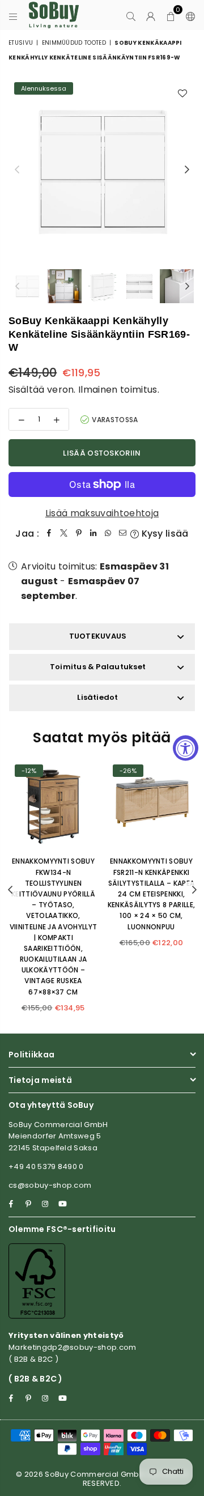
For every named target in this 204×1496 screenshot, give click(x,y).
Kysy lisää (164, 533)
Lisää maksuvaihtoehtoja (102, 513)
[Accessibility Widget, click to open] (185, 748)
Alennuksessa (43, 88)
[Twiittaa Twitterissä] (64, 533)
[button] (171, 15)
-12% (29, 770)
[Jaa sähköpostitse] (123, 533)
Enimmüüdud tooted (74, 43)
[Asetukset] (188, 15)
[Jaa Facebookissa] (49, 533)
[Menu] (13, 15)
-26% (128, 770)
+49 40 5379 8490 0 (46, 1166)
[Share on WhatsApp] (108, 533)
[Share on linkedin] (93, 533)
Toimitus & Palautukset (98, 666)
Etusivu (20, 43)
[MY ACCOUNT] (151, 15)
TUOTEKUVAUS (98, 636)
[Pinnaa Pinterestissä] (78, 533)
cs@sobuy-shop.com (49, 1185)
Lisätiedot (97, 697)
